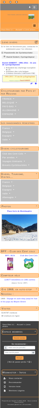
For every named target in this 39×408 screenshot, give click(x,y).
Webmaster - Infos (19, 372)
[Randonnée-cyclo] (19, 16)
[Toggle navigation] (34, 25)
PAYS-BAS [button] (8, 106)
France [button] (6, 128)
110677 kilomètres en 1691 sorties (19, 280)
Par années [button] (8, 157)
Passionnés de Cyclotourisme (18, 53)
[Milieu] (10, 2)
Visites (19, 308)
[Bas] (17, 2)
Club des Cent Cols (29, 255)
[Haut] (4, 2)
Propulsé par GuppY (9, 401)
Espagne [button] (7, 136)
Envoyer (19, 358)
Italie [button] (5, 139)
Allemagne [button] (8, 197)
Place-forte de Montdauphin (19, 211)
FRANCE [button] (7, 99)
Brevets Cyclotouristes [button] (15, 165)
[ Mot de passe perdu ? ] (19, 362)
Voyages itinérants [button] (12, 161)
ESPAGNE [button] (8, 114)
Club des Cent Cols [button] (13, 154)
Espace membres (19, 331)
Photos (19, 206)
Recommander (15, 382)
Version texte (14, 386)
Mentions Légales (16, 391)
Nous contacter (15, 378)
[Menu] (34, 7)
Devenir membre (19, 338)
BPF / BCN (10, 255)
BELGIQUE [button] (8, 103)
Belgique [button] (7, 132)
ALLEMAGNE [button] (9, 110)
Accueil (19, 30)
